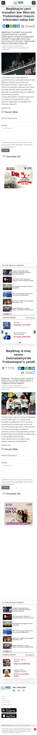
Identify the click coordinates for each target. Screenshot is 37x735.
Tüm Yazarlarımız (30, 317)
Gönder (5, 150)
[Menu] (34, 3)
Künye (3, 696)
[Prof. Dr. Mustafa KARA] (6, 673)
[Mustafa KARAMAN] (6, 335)
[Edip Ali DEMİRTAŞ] (6, 662)
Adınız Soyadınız (9, 118)
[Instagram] (23, 690)
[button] (2, 332)
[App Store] (18, 715)
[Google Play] (18, 710)
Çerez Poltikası (5, 700)
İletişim (3, 698)
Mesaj (4, 125)
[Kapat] (35, 729)
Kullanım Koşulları (6, 704)
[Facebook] (14, 690)
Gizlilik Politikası (5, 702)
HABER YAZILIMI (6, 725)
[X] (19, 690)
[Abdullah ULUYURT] (6, 325)
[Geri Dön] (3, 3)
